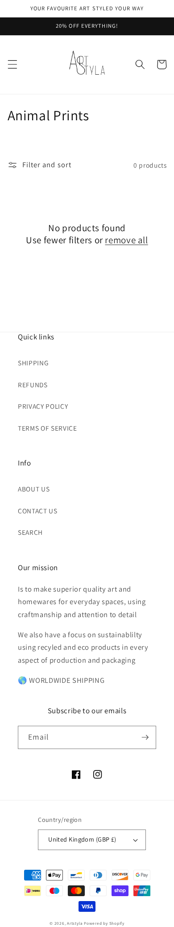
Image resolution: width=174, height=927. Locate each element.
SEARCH (30, 532)
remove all (126, 240)
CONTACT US (38, 510)
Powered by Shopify (104, 923)
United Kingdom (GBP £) (82, 839)
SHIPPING (33, 362)
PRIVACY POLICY (43, 406)
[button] (12, 64)
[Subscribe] (145, 737)
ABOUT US (34, 488)
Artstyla (75, 923)
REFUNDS (33, 384)
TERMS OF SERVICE (47, 427)
